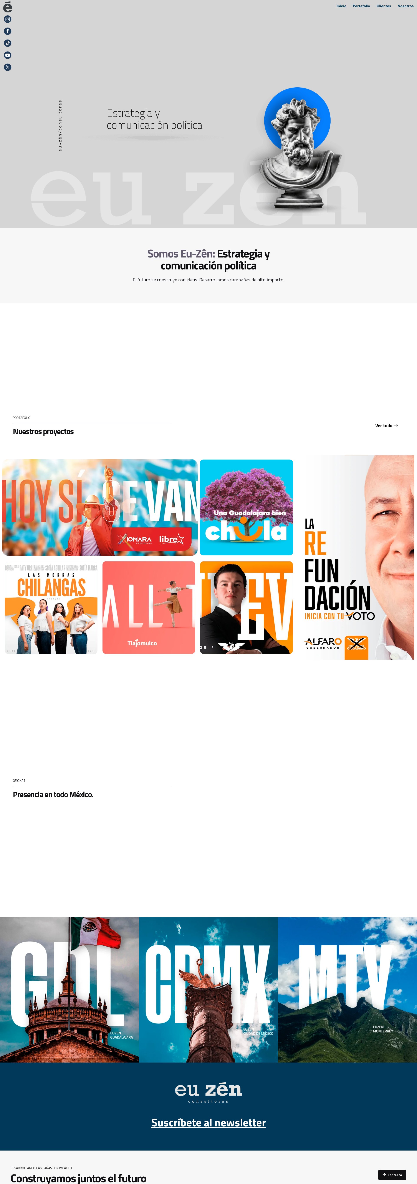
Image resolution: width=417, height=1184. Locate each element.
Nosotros (406, 6)
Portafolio (361, 6)
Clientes (384, 6)
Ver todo (383, 425)
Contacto (395, 1174)
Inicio (341, 6)
